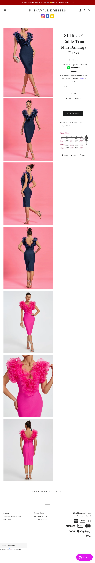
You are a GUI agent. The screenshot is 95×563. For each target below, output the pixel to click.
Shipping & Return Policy (12, 516)
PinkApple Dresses (47, 10)
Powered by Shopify (84, 516)
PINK (73, 103)
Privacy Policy (39, 513)
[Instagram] (43, 16)
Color (73, 94)
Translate (17, 549)
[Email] (52, 16)
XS (65, 86)
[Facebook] (47, 16)
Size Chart (7, 520)
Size (73, 81)
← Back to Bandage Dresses (47, 491)
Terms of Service (40, 516)
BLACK (78, 98)
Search (6, 513)
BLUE (68, 98)
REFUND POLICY (40, 520)
